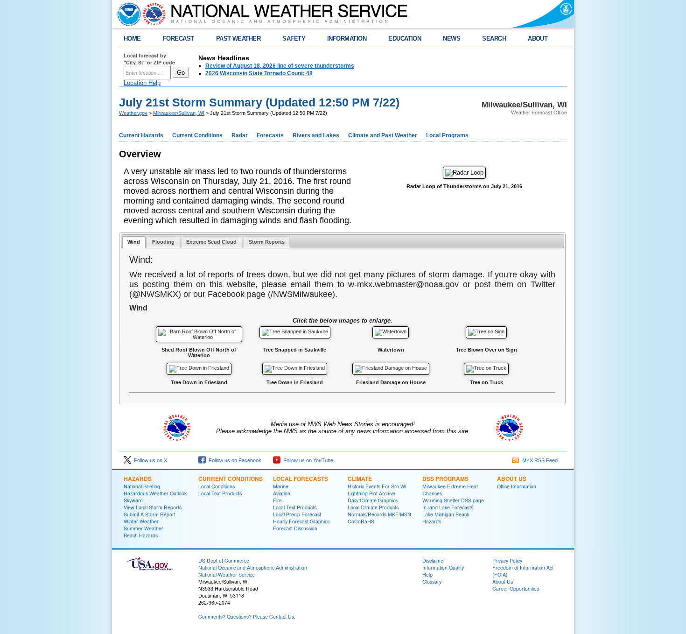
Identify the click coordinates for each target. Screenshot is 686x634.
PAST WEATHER (238, 38)
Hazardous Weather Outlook (155, 493)
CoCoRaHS (361, 521)
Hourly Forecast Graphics (301, 521)
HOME (132, 38)
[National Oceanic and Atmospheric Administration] (127, 14)
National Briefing (142, 486)
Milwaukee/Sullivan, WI (178, 113)
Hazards (138, 478)
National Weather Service (226, 574)
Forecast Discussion (295, 528)
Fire (277, 500)
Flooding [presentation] (163, 242)
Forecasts (270, 135)
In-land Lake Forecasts (447, 507)
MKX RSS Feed (538, 460)
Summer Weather (143, 528)
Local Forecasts (300, 478)
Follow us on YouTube (306, 460)
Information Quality (443, 567)
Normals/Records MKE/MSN (379, 514)
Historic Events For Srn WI (377, 486)
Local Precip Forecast (297, 514)
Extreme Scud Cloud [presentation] (211, 242)
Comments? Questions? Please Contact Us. (246, 616)
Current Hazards (141, 135)
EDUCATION (404, 38)
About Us (511, 478)
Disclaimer (433, 560)
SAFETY (293, 38)
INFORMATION (346, 38)
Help (427, 574)
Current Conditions (197, 135)
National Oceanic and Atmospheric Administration (252, 567)
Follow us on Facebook (233, 460)
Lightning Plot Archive (371, 493)
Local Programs (447, 135)
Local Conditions (216, 486)
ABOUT (537, 38)
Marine (280, 486)
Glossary (431, 581)
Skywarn (133, 500)
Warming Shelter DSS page (453, 500)
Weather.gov (133, 113)
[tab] (134, 242)
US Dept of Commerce (223, 560)
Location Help (142, 82)
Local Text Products (220, 493)
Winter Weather (141, 521)
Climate (360, 478)
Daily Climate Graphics (373, 500)
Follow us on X (149, 460)
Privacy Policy (507, 560)
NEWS (451, 38)
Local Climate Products (373, 507)
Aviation (281, 493)
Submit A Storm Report (149, 514)
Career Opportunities (515, 588)
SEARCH (494, 38)
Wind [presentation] (133, 242)
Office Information (516, 486)
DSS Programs (445, 478)
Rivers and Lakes (316, 135)
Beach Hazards (141, 535)
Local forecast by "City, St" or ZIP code (149, 59)
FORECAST (178, 38)
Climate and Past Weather (382, 135)
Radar (239, 135)
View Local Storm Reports (153, 507)
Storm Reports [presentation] (267, 242)
